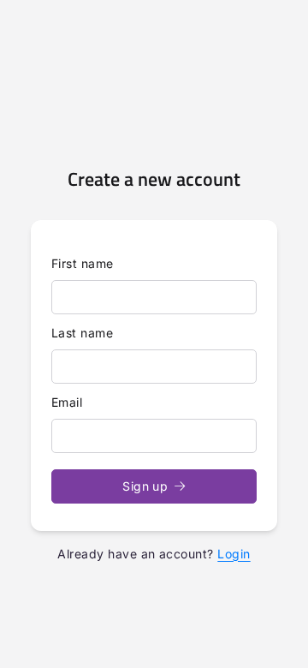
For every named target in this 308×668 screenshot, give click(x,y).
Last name (82, 332)
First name (82, 263)
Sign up (145, 486)
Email (66, 402)
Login (233, 553)
